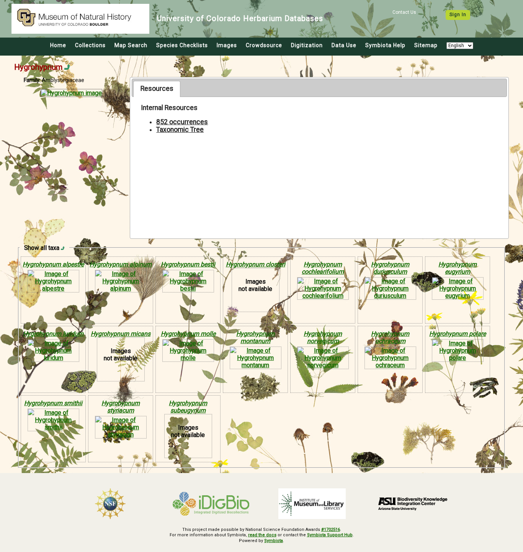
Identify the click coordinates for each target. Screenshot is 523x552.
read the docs (262, 534)
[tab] (156, 89)
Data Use (344, 45)
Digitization (307, 45)
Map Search (130, 45)
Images (227, 45)
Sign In (457, 14)
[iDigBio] (211, 504)
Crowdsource (264, 45)
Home (58, 45)
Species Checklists (182, 45)
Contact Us (404, 12)
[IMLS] (312, 503)
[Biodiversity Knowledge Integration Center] (413, 504)
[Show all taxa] (63, 247)
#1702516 (330, 529)
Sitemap (426, 45)
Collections (90, 45)
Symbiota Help (385, 45)
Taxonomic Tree (180, 129)
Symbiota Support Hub (330, 534)
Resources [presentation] (157, 88)
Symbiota (273, 540)
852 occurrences (182, 122)
